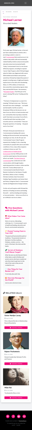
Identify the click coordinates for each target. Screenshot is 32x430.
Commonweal (10, 57)
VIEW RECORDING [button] (17, 327)
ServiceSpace (22, 421)
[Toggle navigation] (25, 3)
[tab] (3, 12)
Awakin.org (9, 3)
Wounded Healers (9, 91)
